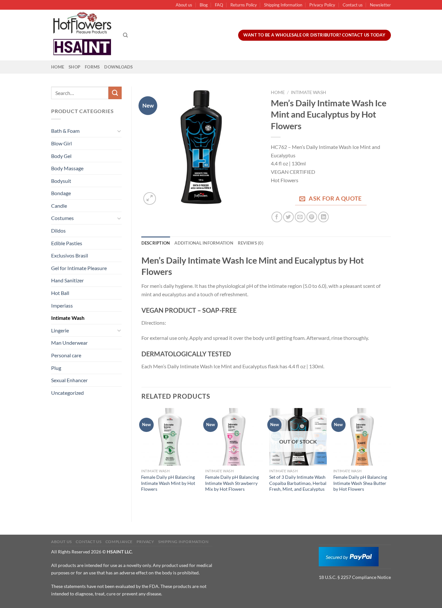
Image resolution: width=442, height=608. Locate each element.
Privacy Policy (322, 4)
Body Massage (67, 168)
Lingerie (60, 330)
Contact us (353, 4)
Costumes (62, 218)
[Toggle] (119, 131)
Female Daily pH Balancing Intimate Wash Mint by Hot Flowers (168, 483)
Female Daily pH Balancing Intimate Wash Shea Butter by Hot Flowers (360, 483)
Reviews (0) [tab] (250, 243)
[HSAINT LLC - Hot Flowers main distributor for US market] (82, 35)
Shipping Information (283, 4)
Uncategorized (67, 393)
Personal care (66, 355)
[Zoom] (149, 198)
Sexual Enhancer (69, 380)
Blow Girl (61, 143)
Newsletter (380, 4)
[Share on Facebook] (276, 217)
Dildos (58, 230)
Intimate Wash (67, 318)
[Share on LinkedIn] (323, 217)
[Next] (390, 459)
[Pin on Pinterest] (311, 217)
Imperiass (62, 305)
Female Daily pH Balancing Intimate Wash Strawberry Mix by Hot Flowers (232, 483)
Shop (74, 66)
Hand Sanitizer (67, 280)
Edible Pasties (66, 243)
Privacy (145, 541)
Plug (56, 368)
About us (184, 4)
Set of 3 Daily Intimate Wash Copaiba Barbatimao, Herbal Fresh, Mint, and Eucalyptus (297, 483)
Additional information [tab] (203, 243)
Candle (59, 206)
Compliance (119, 541)
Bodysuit (61, 181)
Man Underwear (69, 343)
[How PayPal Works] (349, 556)
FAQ (219, 4)
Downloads (118, 66)
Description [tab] (155, 243)
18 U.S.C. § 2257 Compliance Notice (355, 577)
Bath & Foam (65, 131)
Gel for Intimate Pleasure (79, 268)
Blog (204, 4)
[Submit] (114, 93)
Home (57, 66)
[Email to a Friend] (300, 217)
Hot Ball (60, 293)
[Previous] (142, 459)
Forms (92, 66)
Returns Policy (243, 4)
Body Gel (61, 156)
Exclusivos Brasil (69, 255)
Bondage (61, 193)
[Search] (125, 35)
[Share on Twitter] (288, 217)
